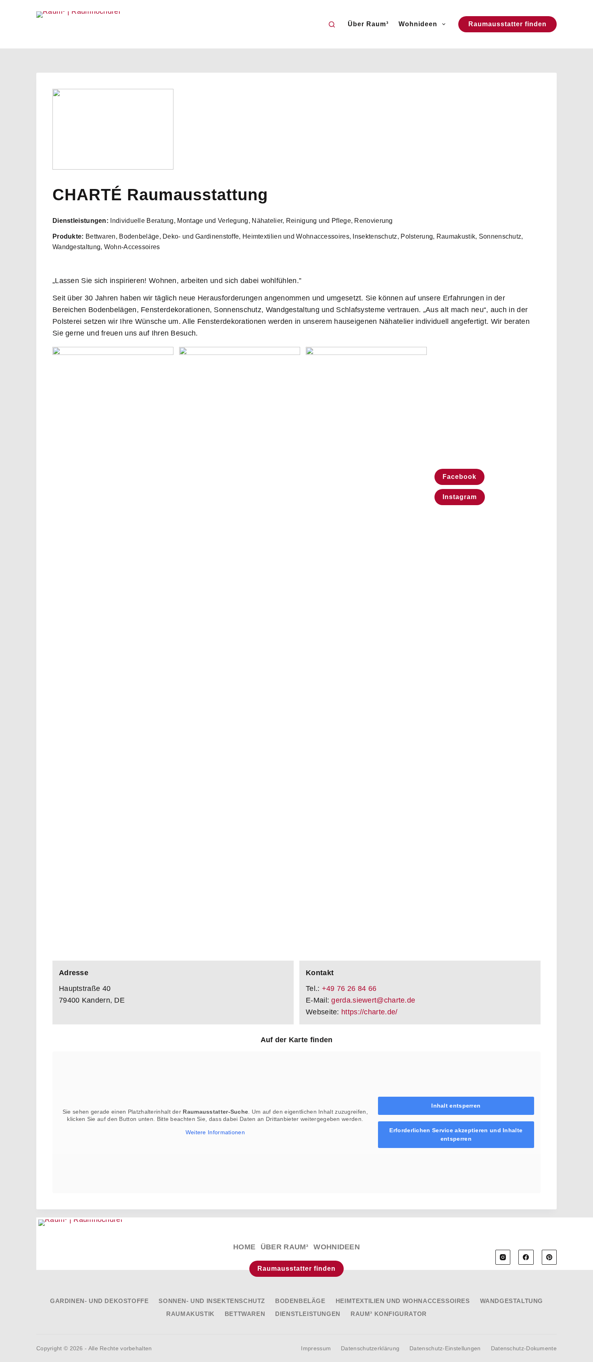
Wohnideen (418, 24)
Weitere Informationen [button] (215, 1132)
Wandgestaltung (511, 1300)
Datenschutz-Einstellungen (445, 1348)
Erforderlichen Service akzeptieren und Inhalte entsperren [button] (455, 1134)
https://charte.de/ (369, 1012)
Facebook (459, 476)
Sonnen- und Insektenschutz (212, 1300)
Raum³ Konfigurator (389, 1313)
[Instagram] (503, 1257)
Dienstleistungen (307, 1313)
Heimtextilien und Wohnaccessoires (403, 1300)
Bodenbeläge (300, 1300)
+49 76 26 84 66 (349, 988)
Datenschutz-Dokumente (524, 1348)
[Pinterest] (549, 1257)
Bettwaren (245, 1313)
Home (244, 1247)
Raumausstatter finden (507, 24)
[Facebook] (526, 1257)
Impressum (316, 1348)
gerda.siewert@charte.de (373, 1000)
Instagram (460, 496)
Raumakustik (190, 1313)
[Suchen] (332, 24)
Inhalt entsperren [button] (455, 1105)
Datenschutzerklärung (370, 1348)
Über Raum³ (368, 24)
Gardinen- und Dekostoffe (99, 1300)
